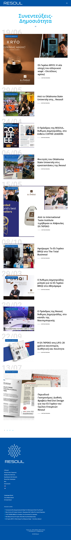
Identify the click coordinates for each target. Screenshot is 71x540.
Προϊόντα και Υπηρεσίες (10, 472)
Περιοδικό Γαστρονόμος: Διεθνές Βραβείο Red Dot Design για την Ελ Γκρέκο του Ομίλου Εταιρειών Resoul (51, 402)
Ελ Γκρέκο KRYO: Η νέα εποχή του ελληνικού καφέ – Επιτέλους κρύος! (50, 70)
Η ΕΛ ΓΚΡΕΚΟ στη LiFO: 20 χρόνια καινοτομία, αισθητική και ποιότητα (51, 345)
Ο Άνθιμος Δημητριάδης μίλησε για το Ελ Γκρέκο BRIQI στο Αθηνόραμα (50, 282)
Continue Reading (45, 78)
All (35, 26)
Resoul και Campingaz (9, 479)
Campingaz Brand (8, 495)
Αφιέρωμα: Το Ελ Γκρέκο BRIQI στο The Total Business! (50, 251)
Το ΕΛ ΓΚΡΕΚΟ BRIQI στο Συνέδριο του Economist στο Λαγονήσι (21, 514)
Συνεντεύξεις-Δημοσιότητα (11, 36)
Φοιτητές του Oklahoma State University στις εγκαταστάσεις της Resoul (51, 162)
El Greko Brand (8, 500)
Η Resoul (6, 470)
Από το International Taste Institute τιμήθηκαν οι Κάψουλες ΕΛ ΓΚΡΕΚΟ (51, 222)
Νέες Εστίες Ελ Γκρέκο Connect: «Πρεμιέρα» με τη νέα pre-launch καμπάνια (25, 512)
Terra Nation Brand (9, 497)
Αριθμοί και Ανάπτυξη (9, 474)
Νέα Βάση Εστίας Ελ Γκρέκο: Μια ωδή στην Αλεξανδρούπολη (21, 516)
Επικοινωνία (7, 483)
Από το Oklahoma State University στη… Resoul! (50, 98)
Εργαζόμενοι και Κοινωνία (10, 477)
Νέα (5, 481)
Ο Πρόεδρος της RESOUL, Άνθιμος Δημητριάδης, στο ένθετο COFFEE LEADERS (52, 130)
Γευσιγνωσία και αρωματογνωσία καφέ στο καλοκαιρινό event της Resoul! (24, 510)
